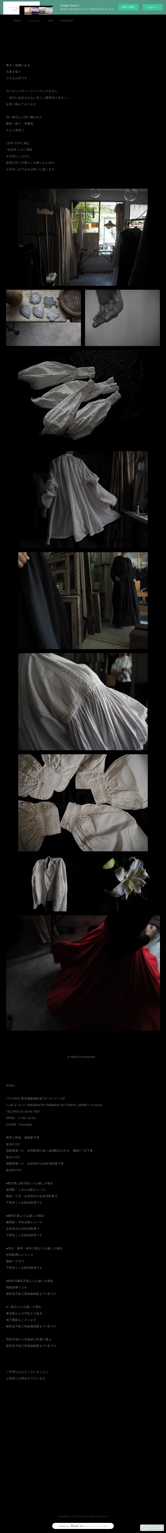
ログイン (152, 7)
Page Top (83, 1505)
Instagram (67, 20)
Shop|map (34, 20)
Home (17, 20)
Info (50, 20)
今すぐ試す (128, 7)
